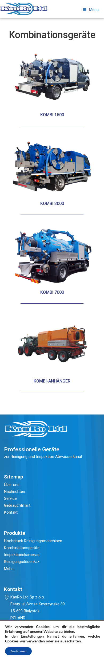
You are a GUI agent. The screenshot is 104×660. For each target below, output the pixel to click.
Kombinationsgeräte (21, 547)
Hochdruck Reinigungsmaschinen (33, 540)
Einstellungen (32, 636)
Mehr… (9, 568)
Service (10, 498)
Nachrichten (14, 491)
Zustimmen (18, 651)
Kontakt (11, 512)
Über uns (11, 484)
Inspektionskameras (21, 554)
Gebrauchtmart (17, 505)
